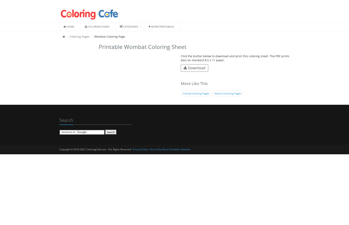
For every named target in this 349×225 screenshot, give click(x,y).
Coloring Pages (98, 26)
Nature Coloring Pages (227, 93)
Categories (130, 26)
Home (70, 26)
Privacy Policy (140, 149)
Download (196, 67)
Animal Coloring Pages (196, 93)
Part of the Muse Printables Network (170, 149)
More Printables (162, 26)
